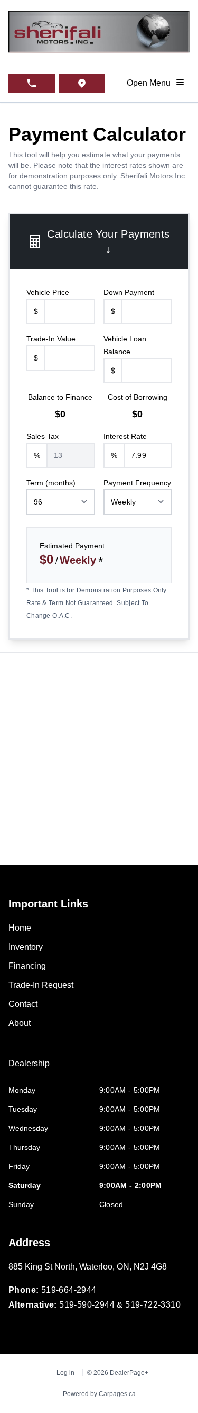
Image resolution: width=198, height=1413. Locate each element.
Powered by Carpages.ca (99, 1394)
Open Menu (151, 82)
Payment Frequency (137, 483)
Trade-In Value (51, 339)
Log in (65, 1372)
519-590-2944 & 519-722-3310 (120, 1304)
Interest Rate (125, 436)
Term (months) (51, 483)
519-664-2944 (69, 1289)
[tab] (29, 1069)
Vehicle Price (47, 292)
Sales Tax (42, 436)
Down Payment (128, 292)
